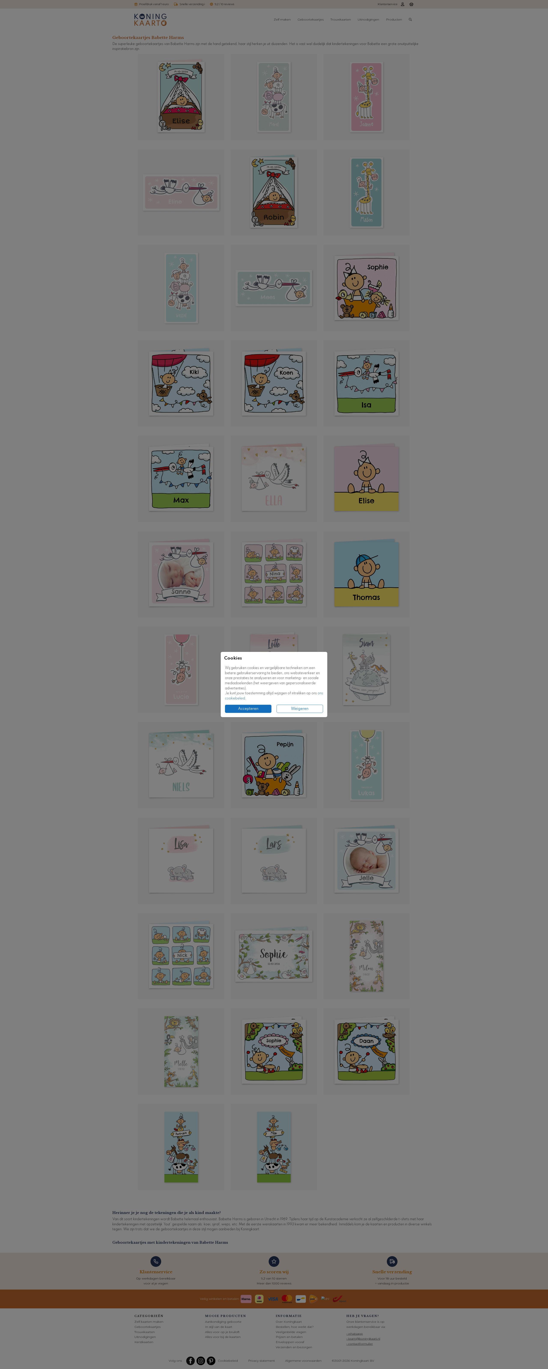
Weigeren (300, 709)
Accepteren (248, 709)
